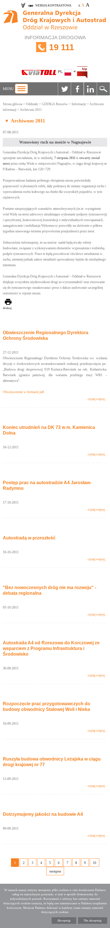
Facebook (77, 88)
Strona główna (12, 104)
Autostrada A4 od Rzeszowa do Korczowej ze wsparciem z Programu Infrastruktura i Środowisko (51, 648)
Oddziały (32, 104)
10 (94, 863)
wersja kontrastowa (53, 5)
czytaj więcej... (97, 399)
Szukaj (103, 88)
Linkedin (90, 88)
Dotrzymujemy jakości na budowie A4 (43, 814)
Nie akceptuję (93, 920)
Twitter (64, 88)
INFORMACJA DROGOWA (55, 43)
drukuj (7, 308)
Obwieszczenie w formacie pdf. (24, 392)
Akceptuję (64, 920)
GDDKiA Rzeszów (55, 104)
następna (55, 871)
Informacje (79, 104)
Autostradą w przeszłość (29, 537)
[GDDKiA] (55, 20)
